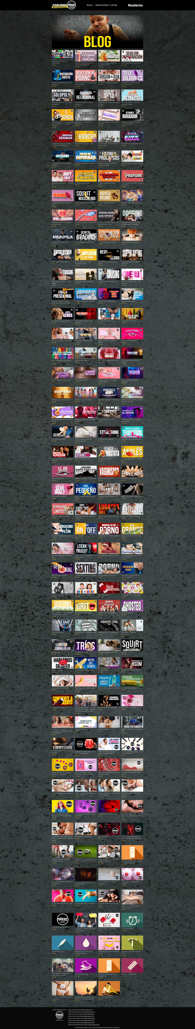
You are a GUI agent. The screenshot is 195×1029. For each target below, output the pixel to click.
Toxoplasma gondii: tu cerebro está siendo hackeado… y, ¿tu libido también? (62, 123)
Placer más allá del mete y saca (130, 63)
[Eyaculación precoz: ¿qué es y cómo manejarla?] (132, 568)
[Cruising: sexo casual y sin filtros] (109, 274)
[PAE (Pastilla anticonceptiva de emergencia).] (109, 965)
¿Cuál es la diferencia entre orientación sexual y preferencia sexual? (61, 815)
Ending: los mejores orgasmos (130, 516)
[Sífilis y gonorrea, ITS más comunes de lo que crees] (109, 765)
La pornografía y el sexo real (106, 575)
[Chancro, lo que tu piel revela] (86, 136)
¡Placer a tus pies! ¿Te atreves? (61, 380)
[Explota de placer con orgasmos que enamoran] (62, 215)
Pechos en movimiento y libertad (108, 82)
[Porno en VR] (62, 645)
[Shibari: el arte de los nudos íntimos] (132, 489)
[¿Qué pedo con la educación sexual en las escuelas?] (62, 965)
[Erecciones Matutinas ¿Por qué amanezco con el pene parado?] (86, 988)
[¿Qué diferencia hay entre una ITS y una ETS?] (86, 806)
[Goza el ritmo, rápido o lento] (109, 313)
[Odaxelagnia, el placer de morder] (109, 548)
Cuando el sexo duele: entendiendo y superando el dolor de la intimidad (62, 731)
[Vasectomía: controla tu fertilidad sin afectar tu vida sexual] (62, 605)
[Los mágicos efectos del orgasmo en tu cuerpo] (132, 412)
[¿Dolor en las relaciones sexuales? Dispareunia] (62, 988)
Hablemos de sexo (57, 670)
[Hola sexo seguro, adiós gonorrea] (132, 195)
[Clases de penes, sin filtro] (132, 313)
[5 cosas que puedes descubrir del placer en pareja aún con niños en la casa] (62, 829)
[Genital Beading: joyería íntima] (86, 235)
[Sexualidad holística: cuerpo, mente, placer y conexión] (109, 215)
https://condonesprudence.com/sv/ (88, 1018)
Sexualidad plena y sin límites (61, 516)
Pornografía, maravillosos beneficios (109, 536)
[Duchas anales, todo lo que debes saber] (132, 451)
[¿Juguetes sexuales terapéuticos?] (132, 432)
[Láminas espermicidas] (86, 965)
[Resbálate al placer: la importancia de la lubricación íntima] (86, 744)
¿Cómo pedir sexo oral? (59, 496)
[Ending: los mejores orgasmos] (132, 509)
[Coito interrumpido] (132, 920)
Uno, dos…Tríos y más (81, 652)
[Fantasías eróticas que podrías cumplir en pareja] (62, 851)
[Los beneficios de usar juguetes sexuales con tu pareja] (62, 765)
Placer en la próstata (104, 459)
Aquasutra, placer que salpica (84, 281)
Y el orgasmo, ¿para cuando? (60, 262)
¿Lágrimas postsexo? (81, 380)
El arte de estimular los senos (61, 321)
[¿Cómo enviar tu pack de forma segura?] (132, 785)
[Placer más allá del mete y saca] (132, 55)
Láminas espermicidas (81, 974)
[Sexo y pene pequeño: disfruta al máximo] (86, 489)
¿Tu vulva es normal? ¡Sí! (128, 340)
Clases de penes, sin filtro (129, 321)
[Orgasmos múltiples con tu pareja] (86, 471)
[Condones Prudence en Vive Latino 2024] (132, 722)
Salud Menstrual (103, 595)
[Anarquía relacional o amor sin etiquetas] (86, 95)
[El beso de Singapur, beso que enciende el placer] (109, 55)
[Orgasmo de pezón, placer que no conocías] (62, 528)
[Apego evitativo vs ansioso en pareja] (132, 156)
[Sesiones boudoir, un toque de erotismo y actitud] (132, 115)
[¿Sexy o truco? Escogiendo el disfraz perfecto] (86, 548)
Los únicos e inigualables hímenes (108, 360)
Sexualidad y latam (106, 5)
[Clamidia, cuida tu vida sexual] (109, 489)
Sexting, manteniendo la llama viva (85, 575)
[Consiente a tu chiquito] (62, 700)
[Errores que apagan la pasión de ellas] (62, 548)
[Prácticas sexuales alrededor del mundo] (62, 353)
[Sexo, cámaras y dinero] (132, 294)
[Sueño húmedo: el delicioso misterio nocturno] (86, 432)
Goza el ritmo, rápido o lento (106, 321)
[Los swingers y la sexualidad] (109, 605)
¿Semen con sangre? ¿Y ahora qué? (86, 222)
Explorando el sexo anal (128, 707)
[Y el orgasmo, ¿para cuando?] (62, 254)
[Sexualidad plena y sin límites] (62, 509)
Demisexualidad (103, 670)
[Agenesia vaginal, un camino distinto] (109, 333)
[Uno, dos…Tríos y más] (86, 645)
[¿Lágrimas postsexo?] (86, 373)
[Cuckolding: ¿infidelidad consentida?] (132, 625)
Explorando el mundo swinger (107, 707)
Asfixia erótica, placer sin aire (130, 242)
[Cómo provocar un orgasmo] (62, 680)
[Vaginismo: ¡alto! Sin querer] (109, 471)
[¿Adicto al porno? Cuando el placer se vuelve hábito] (86, 75)
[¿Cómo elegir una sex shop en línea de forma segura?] (109, 785)
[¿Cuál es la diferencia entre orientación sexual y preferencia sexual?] (62, 806)
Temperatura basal (57, 951)
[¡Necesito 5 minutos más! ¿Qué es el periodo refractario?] (132, 392)
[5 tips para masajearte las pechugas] (62, 785)
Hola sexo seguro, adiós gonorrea (131, 203)
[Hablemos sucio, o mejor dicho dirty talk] (62, 175)
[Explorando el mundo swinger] (109, 700)
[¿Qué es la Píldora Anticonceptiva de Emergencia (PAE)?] (132, 852)
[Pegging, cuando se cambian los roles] (62, 195)
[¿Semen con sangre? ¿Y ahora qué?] (86, 215)
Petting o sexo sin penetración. (107, 928)
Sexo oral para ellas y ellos (59, 575)
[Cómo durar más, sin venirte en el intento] (62, 412)
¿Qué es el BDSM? (103, 836)
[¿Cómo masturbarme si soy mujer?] (62, 896)
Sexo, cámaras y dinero (128, 301)
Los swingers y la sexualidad (106, 613)
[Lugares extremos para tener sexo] (109, 509)
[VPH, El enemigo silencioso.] (62, 919)
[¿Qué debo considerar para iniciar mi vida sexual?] (86, 920)
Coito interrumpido (127, 928)
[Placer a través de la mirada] (109, 195)
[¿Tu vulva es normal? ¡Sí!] (132, 333)
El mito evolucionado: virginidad (84, 301)
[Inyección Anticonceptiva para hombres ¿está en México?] (109, 744)
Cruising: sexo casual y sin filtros (107, 281)
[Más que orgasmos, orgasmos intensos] (109, 175)
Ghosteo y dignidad (127, 613)
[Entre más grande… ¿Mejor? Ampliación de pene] (86, 254)
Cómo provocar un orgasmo (60, 688)
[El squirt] (132, 645)
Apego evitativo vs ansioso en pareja (132, 163)
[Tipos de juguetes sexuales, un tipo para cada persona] (132, 744)
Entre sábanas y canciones (106, 419)
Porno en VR (56, 652)
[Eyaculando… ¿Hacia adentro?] (109, 235)
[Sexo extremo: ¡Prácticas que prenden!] (86, 313)
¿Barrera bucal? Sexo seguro (107, 301)
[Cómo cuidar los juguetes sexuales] (109, 680)
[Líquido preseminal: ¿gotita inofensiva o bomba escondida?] (62, 294)
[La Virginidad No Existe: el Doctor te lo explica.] (62, 743)
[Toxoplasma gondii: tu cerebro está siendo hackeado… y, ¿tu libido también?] (62, 115)
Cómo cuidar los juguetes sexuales (108, 688)
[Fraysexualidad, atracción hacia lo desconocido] (109, 136)
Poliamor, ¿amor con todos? (83, 399)
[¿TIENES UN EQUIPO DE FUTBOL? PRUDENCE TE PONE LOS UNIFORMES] (62, 54)
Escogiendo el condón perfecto (131, 595)
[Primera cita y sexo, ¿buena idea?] (62, 333)
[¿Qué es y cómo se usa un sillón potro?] (132, 765)
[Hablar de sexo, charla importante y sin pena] (109, 95)
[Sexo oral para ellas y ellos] (62, 568)
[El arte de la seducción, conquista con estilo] (62, 451)
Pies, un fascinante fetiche (83, 459)
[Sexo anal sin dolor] (62, 625)
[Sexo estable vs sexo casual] (86, 829)
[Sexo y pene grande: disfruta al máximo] (132, 528)
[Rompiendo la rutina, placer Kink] (132, 136)
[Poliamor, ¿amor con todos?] (86, 392)
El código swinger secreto (83, 183)
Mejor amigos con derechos (83, 595)
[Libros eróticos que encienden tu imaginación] (86, 509)
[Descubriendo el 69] (62, 471)
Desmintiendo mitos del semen (84, 670)
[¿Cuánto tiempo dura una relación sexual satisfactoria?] (109, 851)
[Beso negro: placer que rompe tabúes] (109, 254)
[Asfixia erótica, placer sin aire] (132, 235)
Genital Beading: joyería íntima (84, 242)
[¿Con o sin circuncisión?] (62, 432)
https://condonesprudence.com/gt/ (88, 1012)
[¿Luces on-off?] (86, 528)
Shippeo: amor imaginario (82, 360)
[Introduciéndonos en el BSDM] (132, 663)
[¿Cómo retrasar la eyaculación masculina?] (109, 874)
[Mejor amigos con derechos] (86, 587)
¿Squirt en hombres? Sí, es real (84, 203)
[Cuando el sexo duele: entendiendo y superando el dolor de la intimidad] (62, 722)
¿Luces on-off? (79, 536)
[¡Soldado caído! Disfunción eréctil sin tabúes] (62, 75)
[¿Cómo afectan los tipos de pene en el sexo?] (109, 943)
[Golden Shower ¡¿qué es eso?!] (62, 392)
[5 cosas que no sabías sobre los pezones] (132, 874)
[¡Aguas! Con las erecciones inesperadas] (86, 115)
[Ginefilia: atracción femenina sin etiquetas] (132, 274)
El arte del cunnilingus (128, 478)
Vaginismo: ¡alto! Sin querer (106, 478)
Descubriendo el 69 (58, 478)
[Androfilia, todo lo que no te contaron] (62, 235)
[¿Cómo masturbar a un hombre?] (86, 896)
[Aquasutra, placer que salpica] (86, 274)
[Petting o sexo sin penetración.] (109, 920)
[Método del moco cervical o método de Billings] (86, 943)
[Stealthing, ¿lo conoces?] (109, 432)
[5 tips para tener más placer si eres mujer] (109, 896)
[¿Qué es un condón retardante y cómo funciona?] (132, 897)
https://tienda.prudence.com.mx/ (86, 1009)
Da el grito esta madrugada (83, 613)
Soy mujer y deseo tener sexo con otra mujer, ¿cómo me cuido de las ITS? (131, 815)
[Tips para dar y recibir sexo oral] (109, 806)
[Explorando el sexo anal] (132, 700)
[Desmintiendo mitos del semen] (86, 663)
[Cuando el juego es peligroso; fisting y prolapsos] (109, 156)
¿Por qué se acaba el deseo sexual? (62, 595)
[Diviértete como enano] (86, 722)
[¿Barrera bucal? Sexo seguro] (109, 294)
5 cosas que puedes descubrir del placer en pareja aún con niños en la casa (62, 838)
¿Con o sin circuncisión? (59, 439)
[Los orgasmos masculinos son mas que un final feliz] (132, 548)
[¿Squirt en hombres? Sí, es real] (86, 195)
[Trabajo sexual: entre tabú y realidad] (132, 353)
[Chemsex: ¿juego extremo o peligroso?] (132, 373)
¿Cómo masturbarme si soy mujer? (62, 903)
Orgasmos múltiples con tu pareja (85, 478)
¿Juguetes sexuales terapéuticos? (131, 439)
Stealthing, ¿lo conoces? (105, 439)
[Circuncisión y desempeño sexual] (132, 680)
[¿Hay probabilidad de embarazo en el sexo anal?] (62, 874)
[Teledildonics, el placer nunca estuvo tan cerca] (132, 75)
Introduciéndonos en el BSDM (130, 670)
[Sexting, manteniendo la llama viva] (86, 568)
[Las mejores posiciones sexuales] (109, 645)
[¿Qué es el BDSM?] (109, 829)
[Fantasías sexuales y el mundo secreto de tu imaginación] (62, 136)
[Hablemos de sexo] (62, 663)
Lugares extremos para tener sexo (108, 516)
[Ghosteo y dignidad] (132, 605)
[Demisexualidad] (109, 663)
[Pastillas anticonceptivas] (132, 965)
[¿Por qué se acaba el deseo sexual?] (62, 587)
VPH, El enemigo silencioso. (60, 927)
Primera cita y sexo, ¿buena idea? (62, 340)
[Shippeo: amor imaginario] (86, 353)
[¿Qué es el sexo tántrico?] (109, 988)
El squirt (124, 652)
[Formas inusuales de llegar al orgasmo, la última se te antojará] (132, 829)
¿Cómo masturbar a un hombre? (85, 903)
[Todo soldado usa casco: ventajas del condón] (86, 680)
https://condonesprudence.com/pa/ (87, 1016)
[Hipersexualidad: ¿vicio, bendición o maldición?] (86, 412)
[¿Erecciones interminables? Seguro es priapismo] (132, 175)
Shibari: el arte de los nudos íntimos (132, 496)
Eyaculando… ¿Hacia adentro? (107, 242)
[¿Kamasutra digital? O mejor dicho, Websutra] (109, 115)
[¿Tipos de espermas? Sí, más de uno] (86, 156)
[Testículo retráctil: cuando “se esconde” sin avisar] (132, 95)
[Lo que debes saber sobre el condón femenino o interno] (86, 765)
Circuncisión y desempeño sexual (131, 688)
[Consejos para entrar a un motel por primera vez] (86, 874)
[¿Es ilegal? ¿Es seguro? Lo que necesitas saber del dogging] (132, 215)
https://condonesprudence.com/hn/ (87, 1022)
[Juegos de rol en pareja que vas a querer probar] (86, 785)
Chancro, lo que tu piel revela (84, 143)
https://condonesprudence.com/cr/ (87, 1014)
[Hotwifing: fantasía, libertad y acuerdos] (86, 333)
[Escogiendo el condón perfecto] (132, 587)
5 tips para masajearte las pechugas (62, 793)
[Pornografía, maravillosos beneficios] (109, 528)
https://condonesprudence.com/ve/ (87, 1020)
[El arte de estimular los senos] (62, 313)
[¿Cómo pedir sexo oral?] (62, 489)
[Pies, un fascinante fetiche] (86, 451)
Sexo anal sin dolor (57, 632)
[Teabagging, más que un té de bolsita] (62, 274)
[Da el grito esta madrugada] (86, 605)
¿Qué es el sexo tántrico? (105, 997)
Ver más (54, 65)
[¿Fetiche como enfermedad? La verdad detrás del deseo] (86, 55)
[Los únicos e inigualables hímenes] (109, 353)
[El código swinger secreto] (86, 175)
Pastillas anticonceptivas (128, 974)
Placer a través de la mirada (106, 203)
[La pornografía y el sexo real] (109, 568)
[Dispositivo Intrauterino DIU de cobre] (132, 943)
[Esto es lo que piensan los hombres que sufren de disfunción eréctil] (86, 851)
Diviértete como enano (82, 729)
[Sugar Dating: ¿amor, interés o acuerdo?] (132, 254)
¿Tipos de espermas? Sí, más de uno (86, 163)
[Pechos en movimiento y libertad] (109, 75)
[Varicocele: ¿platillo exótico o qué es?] (109, 392)
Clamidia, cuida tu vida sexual (107, 496)
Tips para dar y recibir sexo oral (107, 814)
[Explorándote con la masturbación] (86, 625)
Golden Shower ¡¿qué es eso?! (61, 399)
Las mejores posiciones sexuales (107, 652)
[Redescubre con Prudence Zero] (109, 625)
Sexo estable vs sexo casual (83, 836)
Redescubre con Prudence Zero (108, 632)
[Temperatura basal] (62, 943)
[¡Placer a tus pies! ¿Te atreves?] (62, 373)
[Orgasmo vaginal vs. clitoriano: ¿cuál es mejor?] (109, 373)
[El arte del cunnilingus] (132, 471)
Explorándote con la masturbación (85, 632)
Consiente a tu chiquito (59, 707)
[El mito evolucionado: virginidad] (86, 294)
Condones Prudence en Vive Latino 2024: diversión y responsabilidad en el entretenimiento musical (86, 709)
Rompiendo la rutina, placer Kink (131, 143)
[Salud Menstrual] (109, 587)
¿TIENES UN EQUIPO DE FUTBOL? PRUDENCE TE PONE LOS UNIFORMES (62, 61)
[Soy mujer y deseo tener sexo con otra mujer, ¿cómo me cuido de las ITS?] (132, 806)
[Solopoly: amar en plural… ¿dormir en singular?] (62, 95)
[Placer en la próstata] (109, 451)
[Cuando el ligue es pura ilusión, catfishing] (62, 156)
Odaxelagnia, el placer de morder (108, 555)
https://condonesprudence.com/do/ (92, 1024)
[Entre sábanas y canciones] (109, 412)
